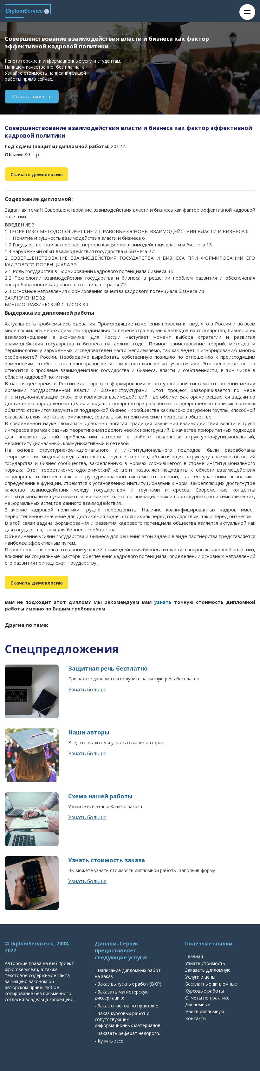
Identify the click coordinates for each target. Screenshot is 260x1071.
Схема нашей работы (100, 796)
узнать (163, 602)
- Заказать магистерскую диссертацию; (122, 995)
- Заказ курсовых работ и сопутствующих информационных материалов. (128, 1019)
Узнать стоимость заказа (106, 860)
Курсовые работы (204, 991)
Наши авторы (88, 732)
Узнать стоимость (32, 97)
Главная (194, 956)
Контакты (195, 1018)
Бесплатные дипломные (211, 984)
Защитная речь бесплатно (108, 668)
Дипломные (197, 1004)
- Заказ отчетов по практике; (126, 1006)
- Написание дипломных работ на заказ (128, 973)
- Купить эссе (109, 1041)
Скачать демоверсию (36, 174)
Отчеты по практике (207, 998)
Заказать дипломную (208, 970)
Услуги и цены (200, 977)
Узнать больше (87, 689)
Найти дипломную (204, 1011)
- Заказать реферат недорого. (127, 1033)
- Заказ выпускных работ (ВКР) (128, 984)
